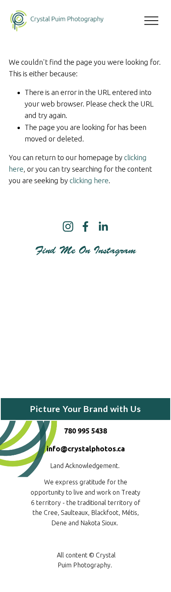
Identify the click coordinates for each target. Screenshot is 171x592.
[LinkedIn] (103, 226)
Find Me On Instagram (85, 250)
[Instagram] (68, 226)
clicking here (89, 180)
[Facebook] (85, 226)
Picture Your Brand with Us (85, 409)
